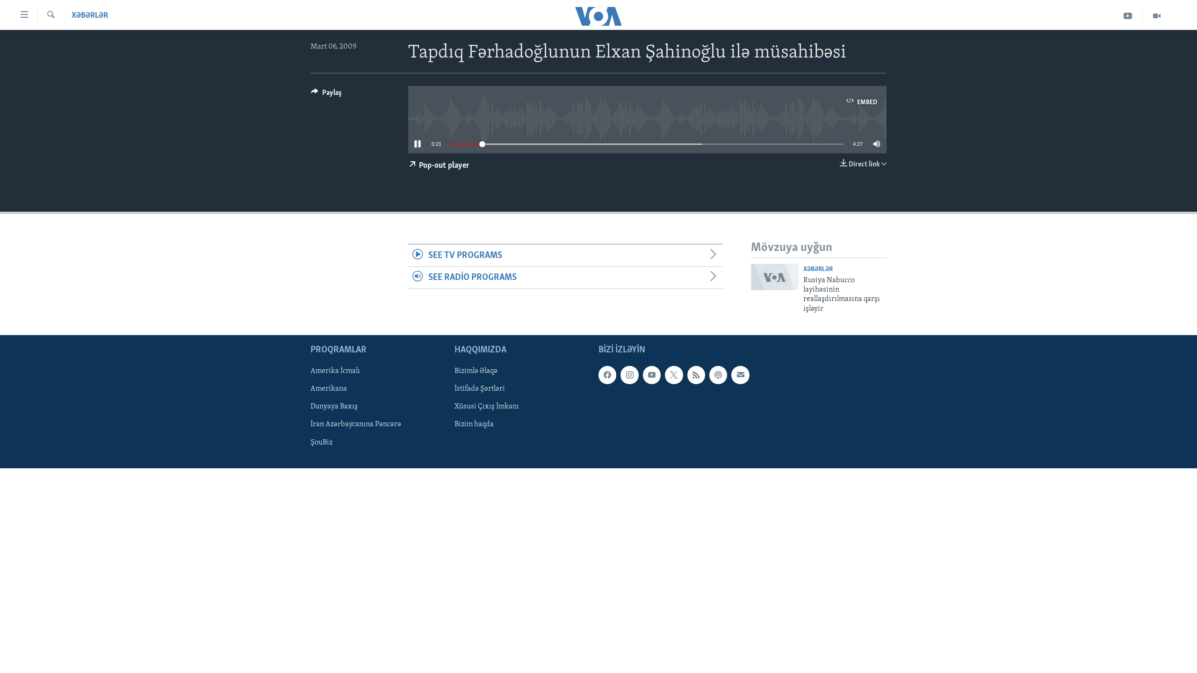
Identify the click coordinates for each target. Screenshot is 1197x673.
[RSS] (696, 375)
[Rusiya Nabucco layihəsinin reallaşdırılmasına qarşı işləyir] (775, 277)
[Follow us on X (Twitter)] (674, 375)
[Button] (326, 95)
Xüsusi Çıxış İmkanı (486, 407)
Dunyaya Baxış (334, 407)
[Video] (1157, 16)
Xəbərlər (90, 16)
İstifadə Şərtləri (479, 389)
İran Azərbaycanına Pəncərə (355, 425)
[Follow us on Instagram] (629, 375)
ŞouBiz (321, 442)
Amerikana (328, 389)
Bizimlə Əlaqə (476, 371)
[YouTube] (1128, 16)
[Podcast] (718, 375)
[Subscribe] (740, 375)
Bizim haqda (474, 425)
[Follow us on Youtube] (652, 375)
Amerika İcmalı (335, 371)
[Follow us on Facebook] (607, 375)
